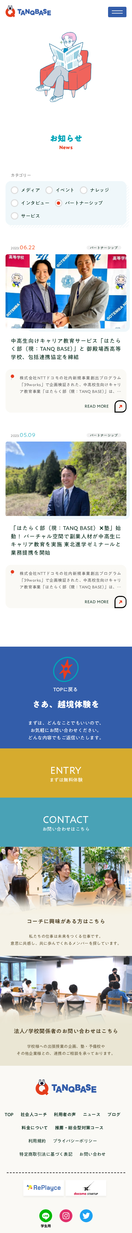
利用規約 (37, 1141)
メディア (30, 190)
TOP (9, 1114)
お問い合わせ (92, 1154)
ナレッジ (99, 190)
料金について (34, 1127)
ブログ (113, 1114)
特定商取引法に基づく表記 (45, 1154)
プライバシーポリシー (75, 1141)
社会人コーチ (34, 1114)
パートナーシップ (84, 202)
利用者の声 (65, 1114)
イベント (65, 190)
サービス (30, 215)
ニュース (92, 1114)
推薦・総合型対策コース (79, 1127)
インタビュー (35, 202)
